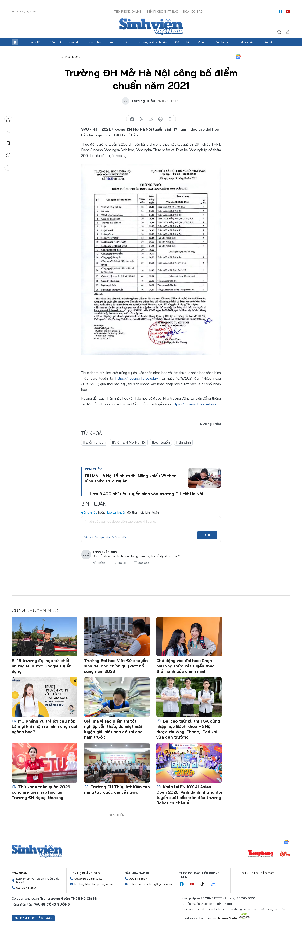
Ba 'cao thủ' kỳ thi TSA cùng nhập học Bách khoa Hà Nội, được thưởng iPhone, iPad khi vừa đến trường (188, 729)
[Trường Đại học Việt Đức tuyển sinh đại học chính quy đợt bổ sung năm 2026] (117, 636)
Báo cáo (143, 563)
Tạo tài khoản (116, 512)
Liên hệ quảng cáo (85, 873)
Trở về (8, 166)
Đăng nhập (89, 512)
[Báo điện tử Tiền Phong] (260, 854)
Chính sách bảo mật (258, 873)
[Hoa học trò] (285, 854)
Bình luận (8, 155)
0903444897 (138, 878)
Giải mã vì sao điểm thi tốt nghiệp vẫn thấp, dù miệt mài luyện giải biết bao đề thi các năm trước (113, 729)
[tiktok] (204, 884)
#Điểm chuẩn (94, 442)
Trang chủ (15, 42)
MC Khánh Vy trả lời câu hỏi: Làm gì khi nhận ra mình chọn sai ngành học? (44, 726)
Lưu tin (8, 143)
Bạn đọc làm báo (36, 918)
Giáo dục (75, 42)
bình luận (170, 119)
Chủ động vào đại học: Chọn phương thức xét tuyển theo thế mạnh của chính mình (185, 666)
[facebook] (280, 11)
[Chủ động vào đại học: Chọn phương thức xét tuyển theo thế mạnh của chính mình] (189, 636)
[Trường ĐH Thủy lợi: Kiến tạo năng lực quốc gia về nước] (117, 763)
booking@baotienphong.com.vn (94, 884)
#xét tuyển (161, 442)
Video (201, 42)
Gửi (207, 535)
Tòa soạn (19, 873)
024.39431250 (26, 888)
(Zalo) (100, 878)
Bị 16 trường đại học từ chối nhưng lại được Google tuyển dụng (41, 666)
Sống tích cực (223, 42)
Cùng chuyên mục (35, 610)
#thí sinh (183, 442)
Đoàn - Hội (34, 42)
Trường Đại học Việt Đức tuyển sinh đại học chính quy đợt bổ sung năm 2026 (116, 666)
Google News (238, 56)
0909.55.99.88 (84, 878)
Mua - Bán (247, 42)
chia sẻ (132, 119)
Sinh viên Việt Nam (37, 851)
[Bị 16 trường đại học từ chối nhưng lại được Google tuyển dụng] (44, 636)
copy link (151, 119)
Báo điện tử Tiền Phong (151, 26)
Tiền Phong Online (127, 11)
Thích (101, 563)
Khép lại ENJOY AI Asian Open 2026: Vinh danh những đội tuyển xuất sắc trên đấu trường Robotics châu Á (189, 794)
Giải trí (127, 42)
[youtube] (287, 11)
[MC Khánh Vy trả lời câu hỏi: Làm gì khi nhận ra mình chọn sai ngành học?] (44, 697)
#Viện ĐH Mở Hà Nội (129, 442)
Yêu (112, 42)
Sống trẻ (55, 42)
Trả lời (121, 563)
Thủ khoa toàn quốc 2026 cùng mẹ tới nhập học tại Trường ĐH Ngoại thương (41, 792)
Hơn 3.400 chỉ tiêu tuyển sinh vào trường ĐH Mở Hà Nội (146, 493)
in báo (160, 119)
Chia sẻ (8, 132)
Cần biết (268, 42)
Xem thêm (287, 42)
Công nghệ (182, 42)
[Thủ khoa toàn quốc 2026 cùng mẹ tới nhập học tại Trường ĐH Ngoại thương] (44, 763)
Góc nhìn (95, 42)
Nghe (8, 120)
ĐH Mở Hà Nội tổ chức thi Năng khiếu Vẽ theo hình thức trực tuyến (130, 478)
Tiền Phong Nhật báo (162, 11)
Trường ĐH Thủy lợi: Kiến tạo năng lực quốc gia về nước (117, 789)
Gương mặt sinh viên (153, 42)
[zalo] (215, 884)
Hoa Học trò (193, 11)
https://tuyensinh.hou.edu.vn (137, 378)
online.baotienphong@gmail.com (150, 884)
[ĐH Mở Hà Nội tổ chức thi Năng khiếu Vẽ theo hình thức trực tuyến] (204, 478)
